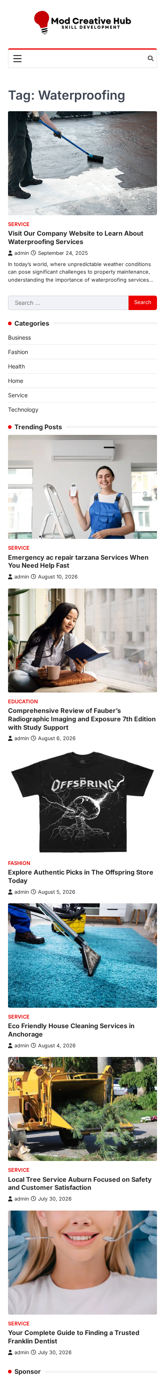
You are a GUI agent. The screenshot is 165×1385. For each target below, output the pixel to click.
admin (21, 253)
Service (19, 224)
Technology (23, 409)
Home (15, 380)
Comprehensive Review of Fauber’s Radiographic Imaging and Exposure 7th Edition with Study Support (82, 719)
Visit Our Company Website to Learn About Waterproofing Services (75, 237)
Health (16, 366)
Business (19, 337)
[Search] (151, 58)
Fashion (18, 351)
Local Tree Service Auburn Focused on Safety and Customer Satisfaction (80, 1183)
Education (23, 702)
